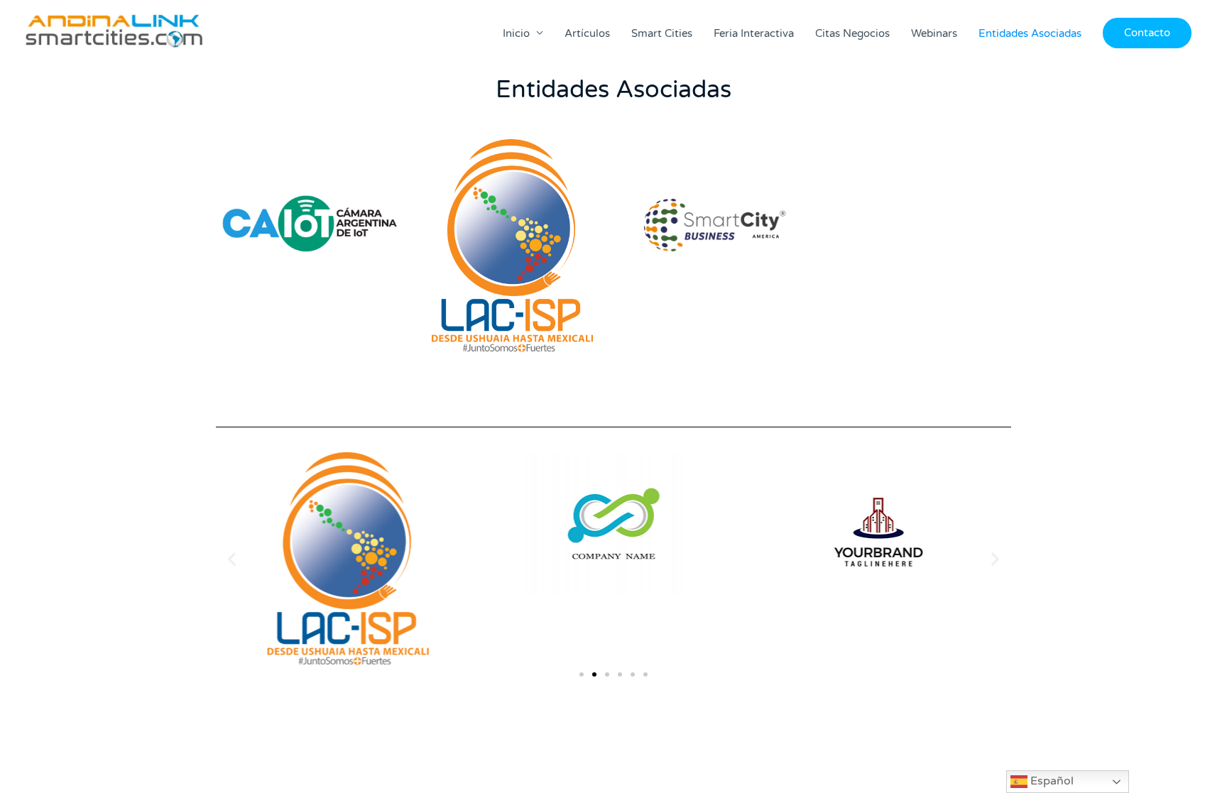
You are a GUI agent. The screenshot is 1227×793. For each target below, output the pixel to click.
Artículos (587, 33)
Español (1050, 781)
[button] (1147, 33)
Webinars (934, 33)
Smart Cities (661, 33)
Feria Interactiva (754, 33)
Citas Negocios (852, 33)
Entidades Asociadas (1029, 33)
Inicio (516, 33)
